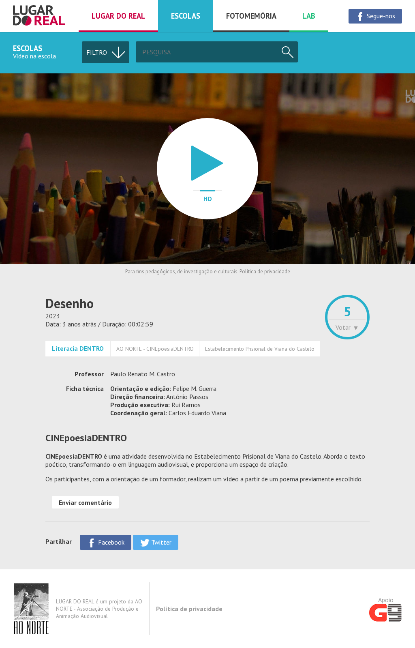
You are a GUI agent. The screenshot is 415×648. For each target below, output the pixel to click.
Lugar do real (118, 16)
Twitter (160, 542)
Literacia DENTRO (78, 348)
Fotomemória (251, 16)
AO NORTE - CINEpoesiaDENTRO (155, 348)
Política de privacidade (265, 271)
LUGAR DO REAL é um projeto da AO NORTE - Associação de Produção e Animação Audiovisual (99, 609)
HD (207, 199)
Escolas (185, 16)
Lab (308, 16)
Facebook (110, 542)
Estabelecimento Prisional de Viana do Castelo (259, 348)
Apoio (386, 600)
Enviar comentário (85, 502)
